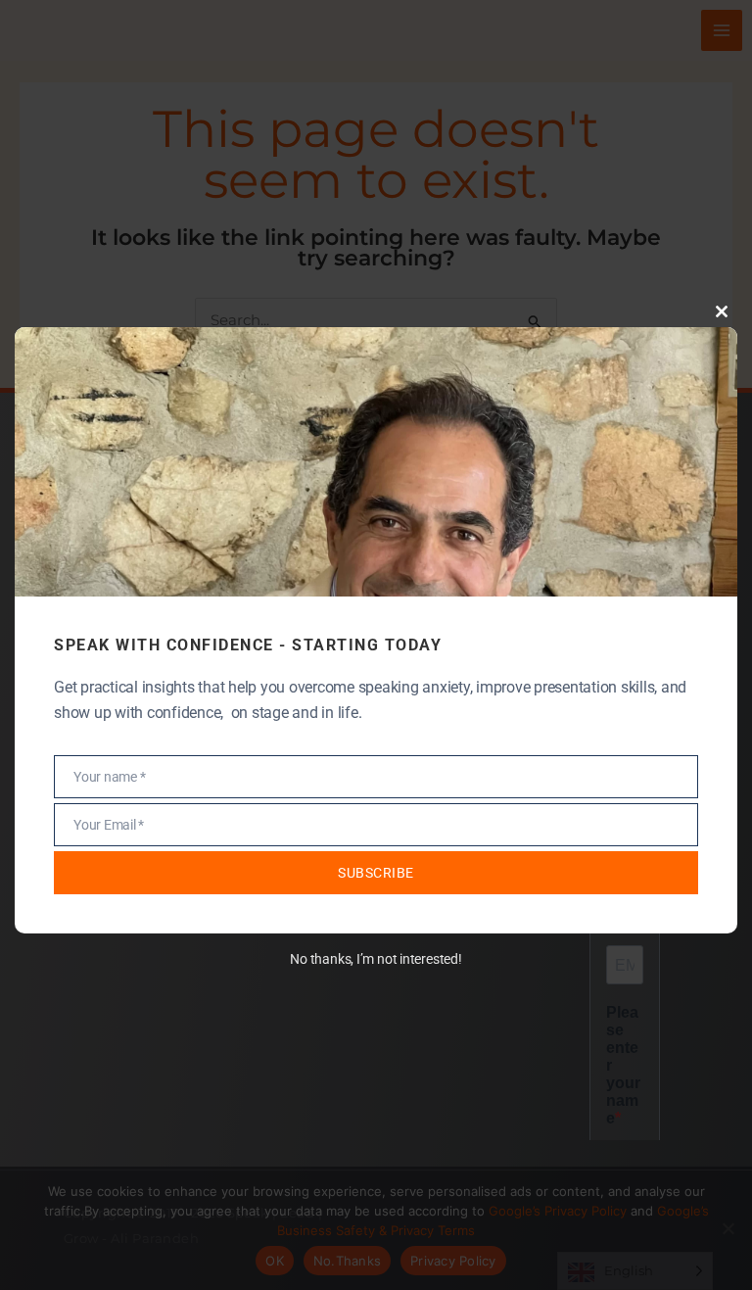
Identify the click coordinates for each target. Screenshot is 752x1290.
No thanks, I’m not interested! (375, 959)
